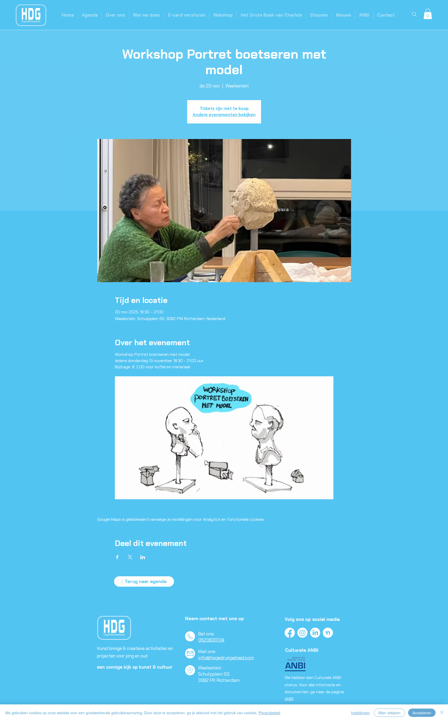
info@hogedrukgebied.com (226, 658)
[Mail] (190, 653)
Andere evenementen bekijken (224, 114)
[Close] (442, 713)
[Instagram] (302, 633)
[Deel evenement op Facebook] (117, 557)
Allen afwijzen (389, 712)
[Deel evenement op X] (130, 557)
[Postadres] (190, 670)
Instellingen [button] (360, 712)
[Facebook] (290, 633)
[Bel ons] (190, 636)
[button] (427, 14)
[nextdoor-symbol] (328, 633)
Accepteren (421, 712)
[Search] (414, 14)
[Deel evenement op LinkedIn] (142, 557)
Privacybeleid (269, 712)
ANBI (289, 699)
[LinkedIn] (315, 633)
